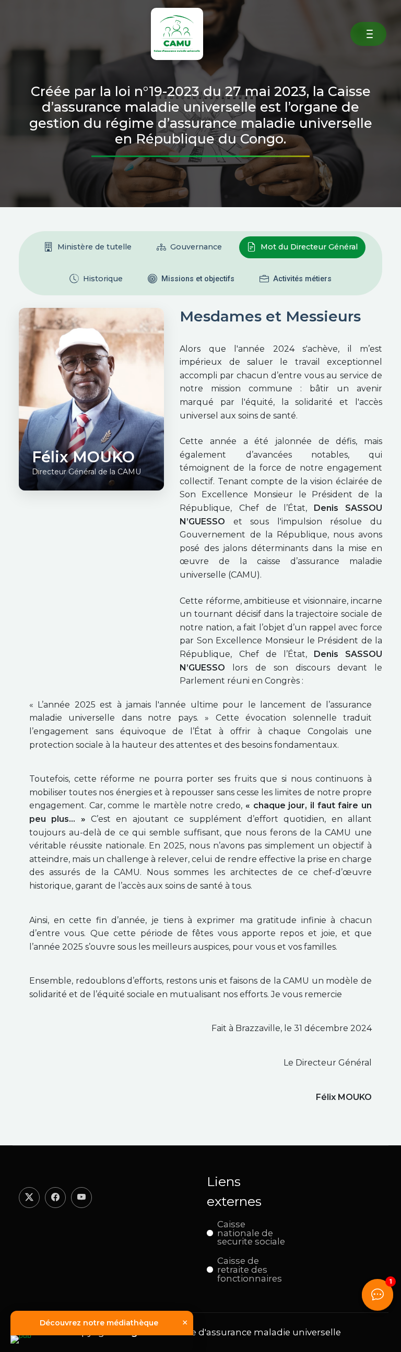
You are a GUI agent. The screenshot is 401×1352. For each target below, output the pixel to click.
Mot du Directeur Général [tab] (309, 247)
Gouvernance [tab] (196, 247)
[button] (369, 34)
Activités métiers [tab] (302, 278)
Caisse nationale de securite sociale (251, 1233)
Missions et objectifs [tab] (197, 278)
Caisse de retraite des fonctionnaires (249, 1270)
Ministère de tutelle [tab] (94, 247)
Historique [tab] (103, 278)
